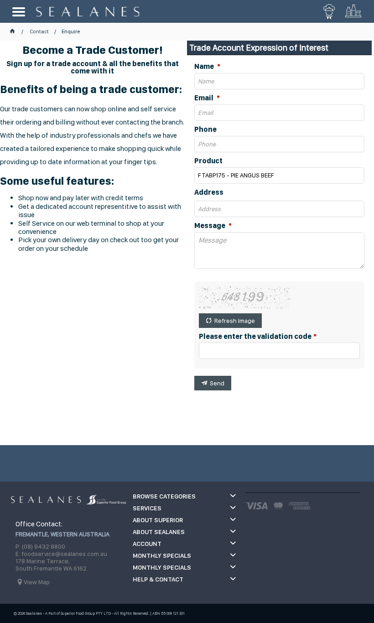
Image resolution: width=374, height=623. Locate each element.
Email (204, 98)
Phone (205, 129)
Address (208, 192)
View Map (37, 582)
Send (217, 383)
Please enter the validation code (255, 336)
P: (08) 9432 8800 (40, 546)
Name (204, 66)
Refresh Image (234, 320)
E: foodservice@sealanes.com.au (61, 553)
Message (210, 226)
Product (208, 161)
